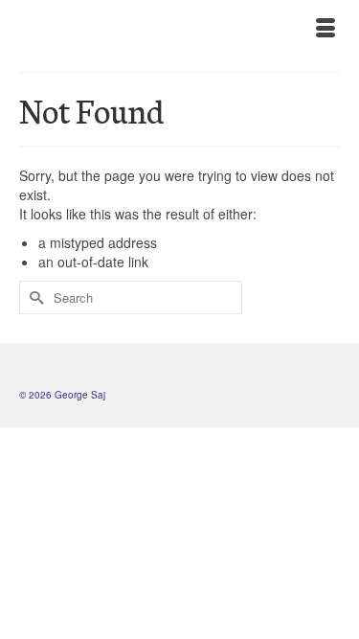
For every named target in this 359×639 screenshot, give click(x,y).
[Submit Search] (33, 297)
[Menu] (325, 28)
